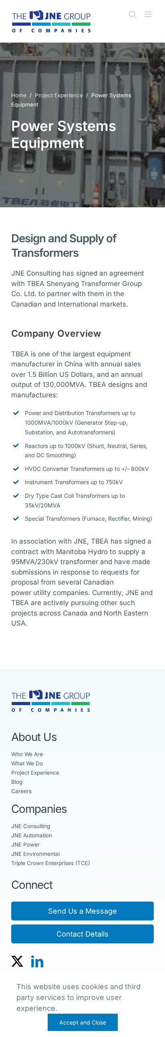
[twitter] (17, 961)
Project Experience (58, 95)
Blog (16, 782)
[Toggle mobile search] (133, 14)
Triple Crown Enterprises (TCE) (50, 863)
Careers (21, 791)
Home (19, 95)
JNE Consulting (30, 826)
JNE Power (25, 844)
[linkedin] (37, 961)
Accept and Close (82, 1022)
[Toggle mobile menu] (149, 14)
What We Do (27, 763)
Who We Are (27, 754)
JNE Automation (31, 835)
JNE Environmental (35, 854)
